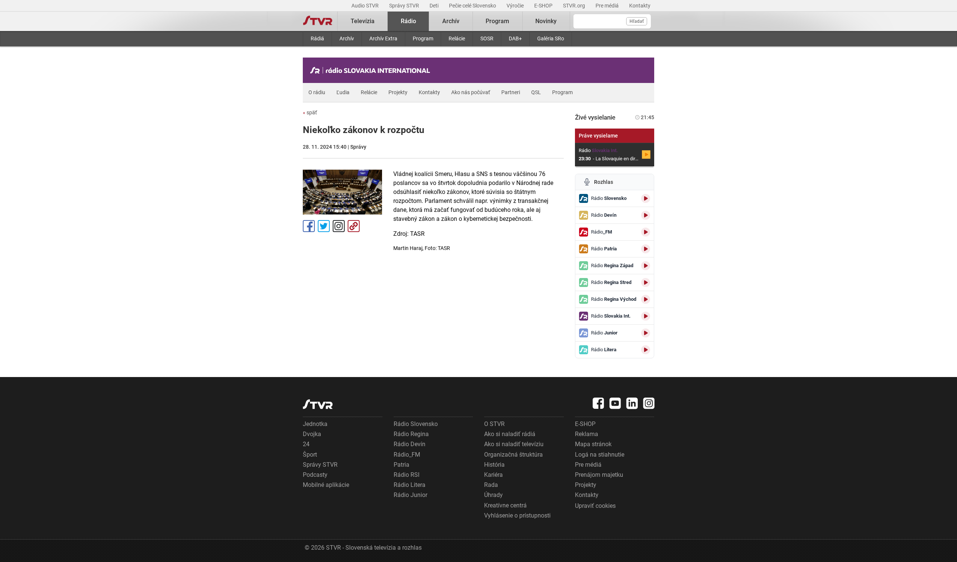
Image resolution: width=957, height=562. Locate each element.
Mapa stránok (593, 444)
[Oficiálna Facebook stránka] (598, 403)
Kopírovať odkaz (354, 226)
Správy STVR (404, 6)
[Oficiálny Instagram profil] (648, 403)
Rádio (408, 21)
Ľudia (343, 92)
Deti (435, 6)
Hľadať (637, 21)
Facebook (309, 226)
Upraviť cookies (595, 505)
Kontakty (639, 6)
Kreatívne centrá (505, 505)
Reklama (586, 434)
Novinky (546, 21)
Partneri (510, 92)
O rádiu (316, 92)
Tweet (324, 226)
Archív (346, 38)
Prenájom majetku (599, 474)
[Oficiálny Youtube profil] (615, 403)
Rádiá (317, 38)
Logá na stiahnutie (599, 454)
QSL (536, 92)
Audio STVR (365, 6)
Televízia (363, 21)
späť (310, 112)
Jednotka (315, 423)
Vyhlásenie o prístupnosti (517, 515)
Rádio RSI (406, 474)
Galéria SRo (550, 38)
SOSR (486, 38)
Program (423, 38)
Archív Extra (383, 38)
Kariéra (493, 474)
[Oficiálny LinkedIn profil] (632, 403)
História (494, 464)
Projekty (397, 92)
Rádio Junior (410, 494)
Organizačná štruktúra (513, 454)
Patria (401, 464)
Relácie (457, 38)
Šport (310, 454)
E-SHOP (544, 6)
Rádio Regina (411, 434)
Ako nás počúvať (470, 92)
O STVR (494, 423)
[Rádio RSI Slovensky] (372, 70)
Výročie (516, 6)
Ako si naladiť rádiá (509, 434)
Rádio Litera (409, 484)
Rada (491, 484)
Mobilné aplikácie (326, 484)
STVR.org (574, 6)
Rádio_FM (407, 454)
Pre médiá (608, 6)
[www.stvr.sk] (318, 404)
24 (306, 444)
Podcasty (315, 474)
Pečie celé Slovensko (473, 6)
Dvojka (312, 434)
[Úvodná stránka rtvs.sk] (318, 21)
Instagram (339, 226)
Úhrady (493, 494)
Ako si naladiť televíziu (514, 444)
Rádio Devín (409, 444)
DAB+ (515, 38)
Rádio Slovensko (416, 423)
